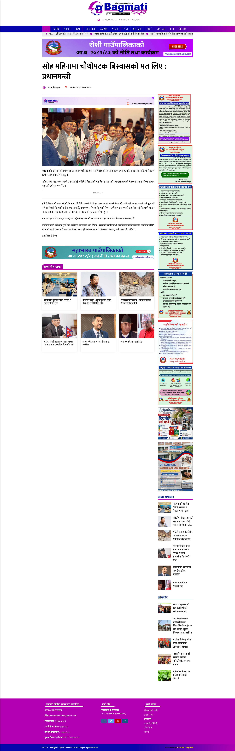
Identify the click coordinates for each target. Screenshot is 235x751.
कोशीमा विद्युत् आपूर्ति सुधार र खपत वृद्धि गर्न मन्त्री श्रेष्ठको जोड (87, 34)
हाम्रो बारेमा (148, 715)
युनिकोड (182, 29)
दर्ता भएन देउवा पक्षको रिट (131, 342)
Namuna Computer (185, 747)
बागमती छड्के (54, 87)
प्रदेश (78, 29)
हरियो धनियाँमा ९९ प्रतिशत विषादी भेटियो (181, 675)
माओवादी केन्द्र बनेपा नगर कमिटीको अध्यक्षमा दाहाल (182, 643)
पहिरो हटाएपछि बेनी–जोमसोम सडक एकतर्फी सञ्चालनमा (141, 34)
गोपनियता (148, 728)
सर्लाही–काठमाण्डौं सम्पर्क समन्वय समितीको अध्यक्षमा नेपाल (181, 659)
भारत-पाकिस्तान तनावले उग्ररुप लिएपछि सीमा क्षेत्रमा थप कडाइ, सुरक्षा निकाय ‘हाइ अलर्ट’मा (182, 625)
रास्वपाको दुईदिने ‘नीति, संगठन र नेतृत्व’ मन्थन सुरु (57, 301)
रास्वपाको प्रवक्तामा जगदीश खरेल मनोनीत (96, 343)
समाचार (67, 29)
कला (172, 29)
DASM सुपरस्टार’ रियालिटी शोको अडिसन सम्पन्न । (181, 608)
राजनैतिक (137, 29)
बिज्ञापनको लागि (151, 710)
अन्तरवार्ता (91, 29)
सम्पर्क (146, 732)
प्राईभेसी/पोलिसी (150, 723)
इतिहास (103, 29)
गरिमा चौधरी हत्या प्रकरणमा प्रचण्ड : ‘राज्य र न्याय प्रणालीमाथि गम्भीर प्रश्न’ (59, 343)
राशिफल (161, 29)
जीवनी (149, 29)
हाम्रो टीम (147, 719)
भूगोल (125, 29)
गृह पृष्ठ (56, 29)
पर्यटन (115, 29)
